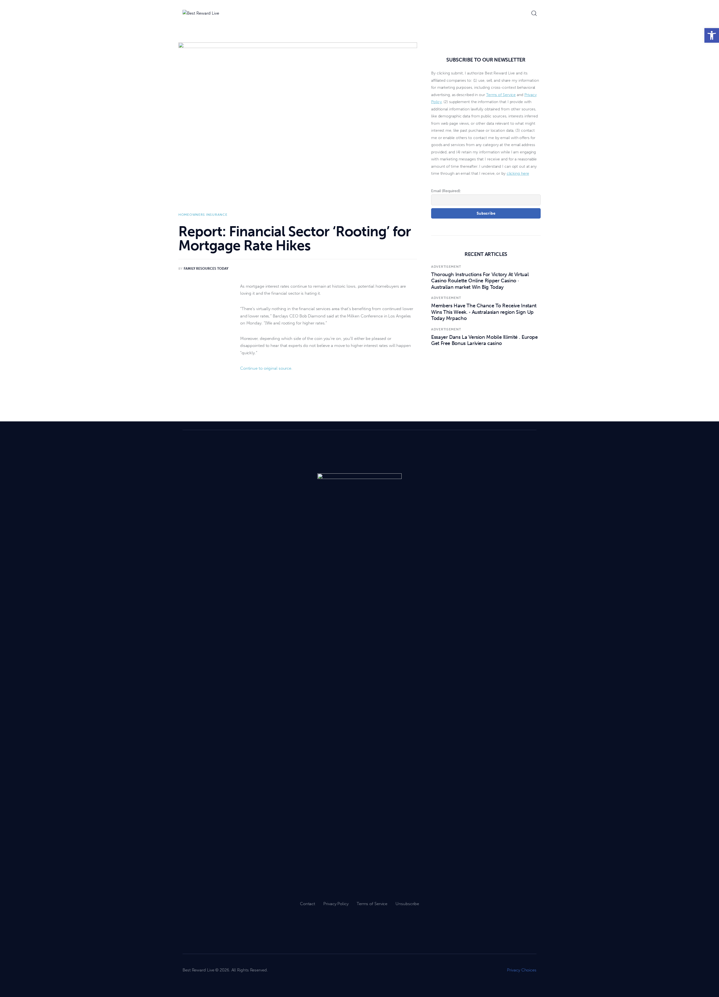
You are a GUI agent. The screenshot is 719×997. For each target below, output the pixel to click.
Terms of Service (501, 94)
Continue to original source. (266, 368)
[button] (711, 35)
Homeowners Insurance (202, 215)
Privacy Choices (521, 970)
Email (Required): (446, 191)
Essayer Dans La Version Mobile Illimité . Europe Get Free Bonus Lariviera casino (484, 340)
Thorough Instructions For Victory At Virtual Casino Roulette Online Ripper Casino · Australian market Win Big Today (480, 280)
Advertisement (446, 267)
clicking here (518, 173)
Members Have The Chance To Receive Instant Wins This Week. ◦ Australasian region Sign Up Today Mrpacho (483, 312)
